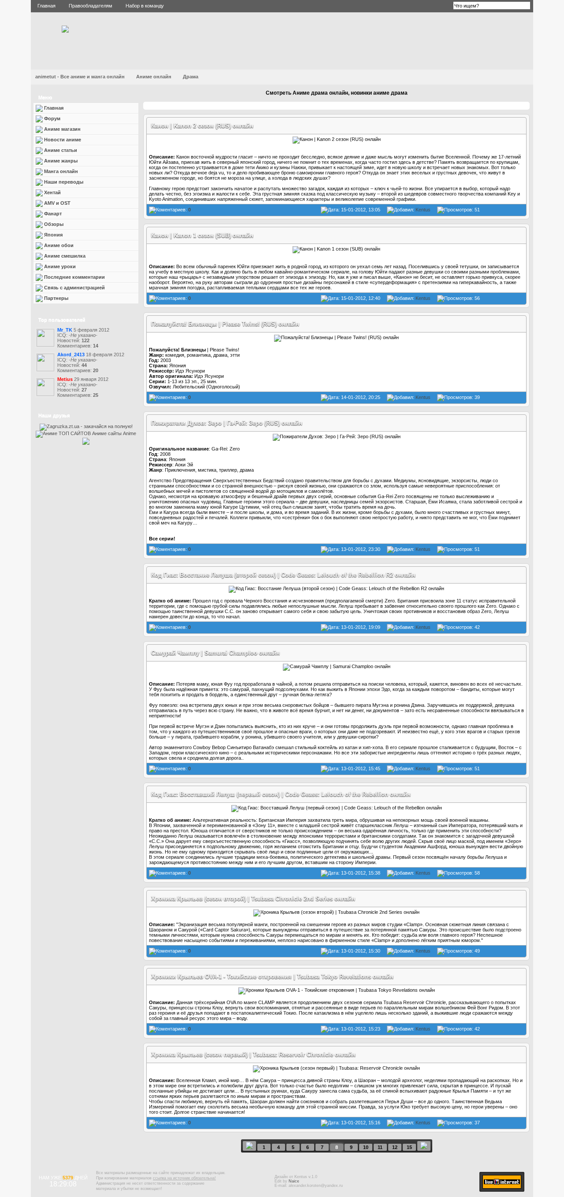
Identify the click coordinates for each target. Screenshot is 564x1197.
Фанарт (52, 213)
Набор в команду (145, 5)
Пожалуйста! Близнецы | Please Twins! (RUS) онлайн (225, 324)
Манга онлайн (60, 171)
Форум (51, 118)
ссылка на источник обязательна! (184, 1178)
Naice (294, 1181)
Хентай (52, 192)
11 (380, 1147)
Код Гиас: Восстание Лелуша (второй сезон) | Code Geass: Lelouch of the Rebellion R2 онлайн (283, 575)
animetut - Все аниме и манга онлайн (80, 76)
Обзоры (53, 224)
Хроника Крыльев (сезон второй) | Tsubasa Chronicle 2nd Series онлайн (253, 898)
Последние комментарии (74, 277)
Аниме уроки (59, 266)
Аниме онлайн (153, 76)
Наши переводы (63, 182)
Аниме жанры (60, 160)
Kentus (423, 209)
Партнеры (55, 298)
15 (409, 1147)
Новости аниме (62, 139)
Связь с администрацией (74, 287)
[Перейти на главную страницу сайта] (65, 30)
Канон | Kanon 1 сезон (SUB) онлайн (202, 235)
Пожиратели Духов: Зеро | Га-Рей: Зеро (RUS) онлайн (226, 423)
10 (365, 1147)
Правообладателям (90, 5)
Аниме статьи (60, 150)
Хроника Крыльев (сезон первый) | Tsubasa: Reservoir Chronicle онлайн (253, 1054)
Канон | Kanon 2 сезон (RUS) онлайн (202, 125)
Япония (53, 234)
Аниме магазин (62, 129)
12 (394, 1147)
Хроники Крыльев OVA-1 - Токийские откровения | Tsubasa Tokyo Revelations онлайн (272, 976)
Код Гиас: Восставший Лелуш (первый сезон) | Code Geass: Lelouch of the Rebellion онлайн (281, 794)
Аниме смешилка (64, 256)
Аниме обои (58, 245)
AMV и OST (56, 203)
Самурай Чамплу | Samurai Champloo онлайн (215, 653)
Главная (46, 5)
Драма (190, 76)
